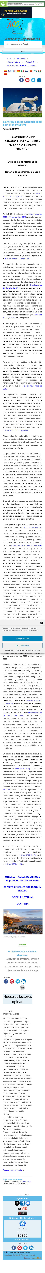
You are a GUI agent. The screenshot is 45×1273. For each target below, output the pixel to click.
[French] (14, 71)
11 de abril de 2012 (17, 217)
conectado (26, 1181)
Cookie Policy (9, 650)
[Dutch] (26, 71)
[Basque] (39, 71)
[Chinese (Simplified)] (31, 71)
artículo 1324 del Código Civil (17, 258)
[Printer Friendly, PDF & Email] (22, 944)
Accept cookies (22, 638)
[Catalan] (5, 74)
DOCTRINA (22, 903)
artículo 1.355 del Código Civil (15, 430)
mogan (35, 970)
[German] (18, 71)
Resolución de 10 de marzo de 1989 (26, 545)
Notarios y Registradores (22, 39)
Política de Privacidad (23, 650)
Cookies (32, 1255)
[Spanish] (5, 71)
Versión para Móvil (22, 1195)
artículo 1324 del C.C (13, 864)
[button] (41, 623)
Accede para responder (13, 1170)
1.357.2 (12, 318)
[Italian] (22, 71)
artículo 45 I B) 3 (23, 769)
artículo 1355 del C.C (32, 527)
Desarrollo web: (32, 1258)
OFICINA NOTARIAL (22, 897)
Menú (22, 52)
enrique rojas (25, 966)
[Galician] (35, 71)
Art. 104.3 (7, 789)
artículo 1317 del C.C (27, 855)
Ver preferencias (23, 645)
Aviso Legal (36, 650)
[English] (9, 71)
